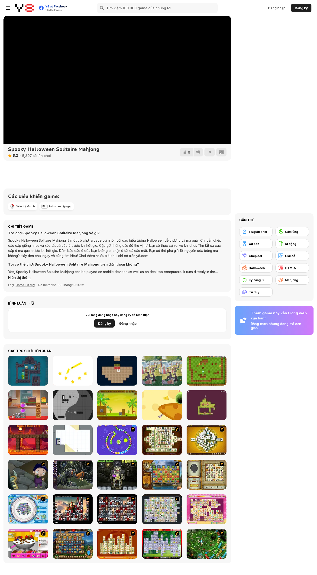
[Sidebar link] (8, 8)
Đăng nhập (276, 8)
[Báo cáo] (209, 152)
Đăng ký (301, 8)
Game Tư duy (25, 285)
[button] (19, 277)
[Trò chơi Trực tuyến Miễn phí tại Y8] (24, 8)
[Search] (102, 8)
